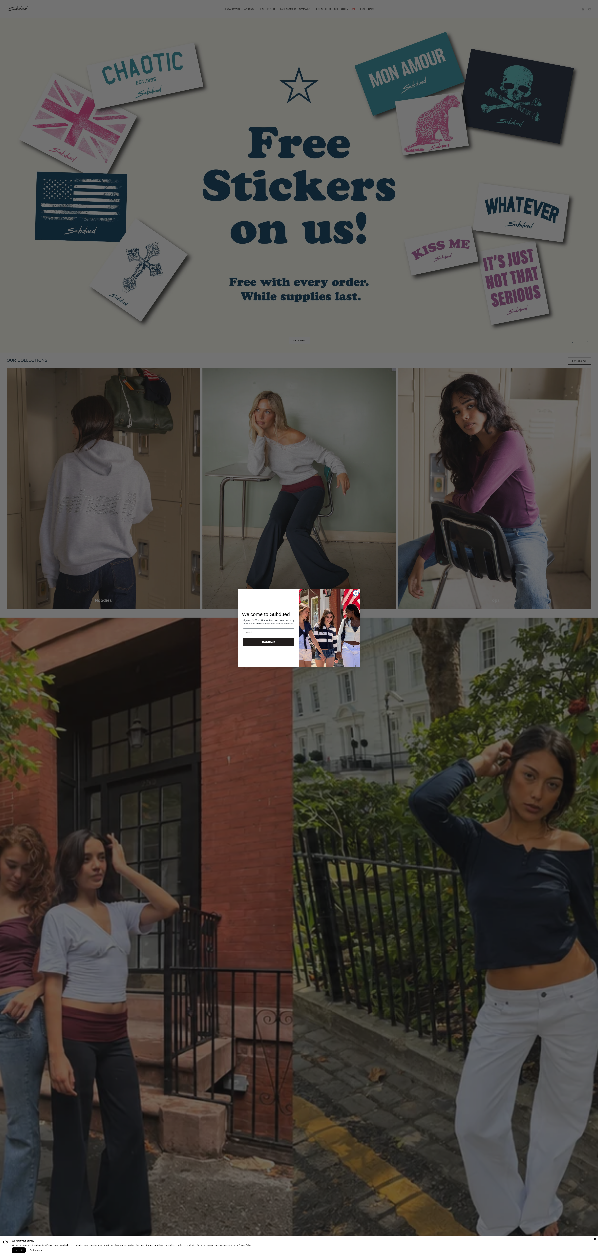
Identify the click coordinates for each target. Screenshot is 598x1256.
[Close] (594, 1239)
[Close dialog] (355, 593)
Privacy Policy (245, 1245)
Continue (268, 642)
